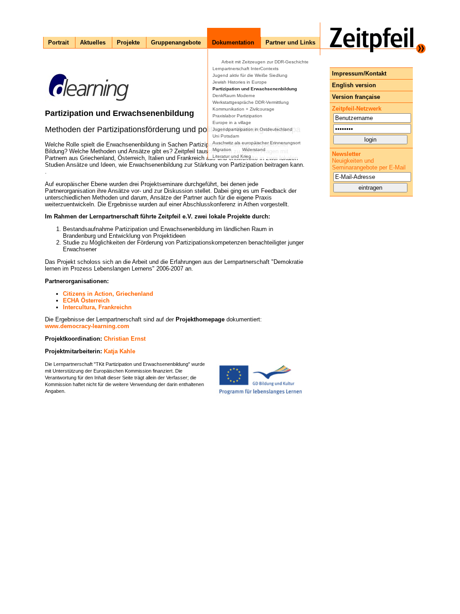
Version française (356, 96)
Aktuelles (93, 42)
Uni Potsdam (225, 135)
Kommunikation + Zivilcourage (243, 109)
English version (354, 85)
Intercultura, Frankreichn (97, 307)
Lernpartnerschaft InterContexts (245, 68)
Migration (221, 149)
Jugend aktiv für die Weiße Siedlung (250, 75)
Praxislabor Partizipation (237, 115)
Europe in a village (231, 122)
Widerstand (253, 149)
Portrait (58, 42)
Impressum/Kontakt (359, 73)
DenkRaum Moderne (233, 95)
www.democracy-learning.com (87, 326)
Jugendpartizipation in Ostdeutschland (252, 129)
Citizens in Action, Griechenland (108, 293)
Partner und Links (290, 42)
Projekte (128, 42)
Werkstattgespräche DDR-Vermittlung (250, 102)
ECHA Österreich (86, 300)
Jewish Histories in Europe (239, 82)
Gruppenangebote (176, 42)
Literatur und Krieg (231, 156)
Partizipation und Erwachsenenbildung (254, 88)
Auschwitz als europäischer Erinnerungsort (256, 142)
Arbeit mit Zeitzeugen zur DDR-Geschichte (265, 61)
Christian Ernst (125, 338)
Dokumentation (233, 42)
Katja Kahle (119, 351)
